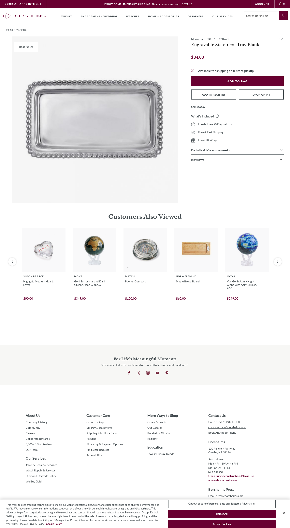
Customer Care (98, 415)
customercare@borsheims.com (227, 427)
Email (225, 495)
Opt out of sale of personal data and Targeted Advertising (221, 503)
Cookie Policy (54, 523)
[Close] (283, 513)
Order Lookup (95, 422)
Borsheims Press (221, 489)
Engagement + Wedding (99, 16)
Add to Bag (237, 81)
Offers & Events (157, 422)
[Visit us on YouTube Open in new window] (157, 373)
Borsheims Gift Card (159, 433)
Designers (196, 16)
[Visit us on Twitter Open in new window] (138, 373)
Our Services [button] (222, 16)
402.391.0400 (231, 422)
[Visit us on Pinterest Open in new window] (167, 373)
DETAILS (187, 4)
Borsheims (216, 442)
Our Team (32, 449)
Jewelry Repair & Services (41, 465)
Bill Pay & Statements (99, 427)
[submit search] (283, 15)
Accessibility (94, 455)
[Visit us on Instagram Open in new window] (148, 373)
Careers (30, 433)
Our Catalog (154, 427)
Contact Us (217, 415)
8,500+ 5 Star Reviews (39, 444)
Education (155, 447)
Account (262, 3)
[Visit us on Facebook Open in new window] (129, 373)
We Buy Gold (34, 481)
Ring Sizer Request (97, 449)
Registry (152, 438)
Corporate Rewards (38, 438)
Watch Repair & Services (40, 470)
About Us (33, 415)
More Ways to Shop (162, 415)
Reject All (222, 513)
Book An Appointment (23, 3)
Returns (91, 438)
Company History (36, 422)
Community (33, 427)
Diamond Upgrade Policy (41, 476)
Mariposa (197, 39)
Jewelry (65, 16)
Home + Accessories (163, 16)
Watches (133, 16)
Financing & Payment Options (104, 444)
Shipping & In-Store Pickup (102, 433)
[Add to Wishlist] (281, 38)
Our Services (36, 458)
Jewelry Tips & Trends (160, 453)
